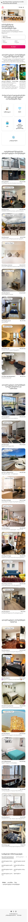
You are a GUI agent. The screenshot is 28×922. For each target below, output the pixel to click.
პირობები (19, 915)
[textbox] (7, 42)
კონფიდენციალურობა (11, 915)
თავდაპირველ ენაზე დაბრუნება (10, 3)
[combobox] (13, 38)
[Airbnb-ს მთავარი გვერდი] (3, 7)
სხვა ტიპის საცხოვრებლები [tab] (8, 856)
